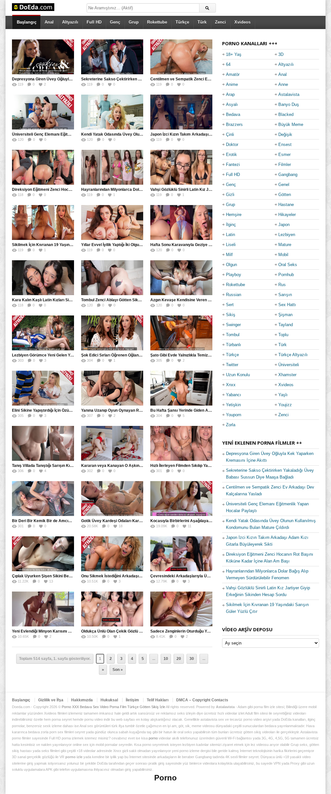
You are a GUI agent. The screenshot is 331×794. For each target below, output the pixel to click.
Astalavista (288, 94)
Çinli (230, 134)
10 (166, 658)
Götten (284, 194)
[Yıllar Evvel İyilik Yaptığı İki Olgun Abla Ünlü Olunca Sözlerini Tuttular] (112, 222)
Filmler (284, 164)
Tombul (233, 334)
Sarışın (285, 294)
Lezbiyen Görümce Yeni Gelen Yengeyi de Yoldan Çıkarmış (65, 355)
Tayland (285, 324)
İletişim (132, 700)
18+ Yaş (233, 54)
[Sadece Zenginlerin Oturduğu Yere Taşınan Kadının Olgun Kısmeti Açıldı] (181, 609)
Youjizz (285, 404)
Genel (283, 184)
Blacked (286, 114)
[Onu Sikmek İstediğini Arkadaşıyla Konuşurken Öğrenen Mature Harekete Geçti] (112, 553)
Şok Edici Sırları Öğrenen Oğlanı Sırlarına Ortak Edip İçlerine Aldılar (142, 355)
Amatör (233, 74)
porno (153, 738)
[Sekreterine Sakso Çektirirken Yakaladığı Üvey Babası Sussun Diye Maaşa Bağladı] (112, 57)
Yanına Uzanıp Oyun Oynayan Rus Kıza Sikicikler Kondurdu (135, 410)
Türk (202, 22)
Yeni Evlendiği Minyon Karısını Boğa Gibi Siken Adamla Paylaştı (70, 631)
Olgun (231, 264)
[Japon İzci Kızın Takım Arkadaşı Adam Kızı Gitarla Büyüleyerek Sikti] (181, 112)
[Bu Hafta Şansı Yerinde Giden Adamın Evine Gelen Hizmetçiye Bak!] (181, 388)
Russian (233, 294)
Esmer (284, 154)
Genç (115, 22)
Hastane (286, 204)
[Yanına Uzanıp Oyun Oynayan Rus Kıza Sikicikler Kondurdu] (112, 388)
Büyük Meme (290, 124)
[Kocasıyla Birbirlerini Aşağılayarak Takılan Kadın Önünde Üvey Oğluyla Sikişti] (181, 498)
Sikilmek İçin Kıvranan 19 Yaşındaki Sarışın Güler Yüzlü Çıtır (67, 244)
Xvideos (242, 22)
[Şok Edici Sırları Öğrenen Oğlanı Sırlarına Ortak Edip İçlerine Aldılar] (112, 333)
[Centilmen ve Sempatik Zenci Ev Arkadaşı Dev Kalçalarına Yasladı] (181, 57)
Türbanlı (233, 344)
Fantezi (233, 164)
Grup (134, 22)
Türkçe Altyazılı (293, 354)
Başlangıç (27, 22)
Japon (284, 224)
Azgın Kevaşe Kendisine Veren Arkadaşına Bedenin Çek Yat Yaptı (210, 300)
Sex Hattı (287, 304)
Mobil (283, 254)
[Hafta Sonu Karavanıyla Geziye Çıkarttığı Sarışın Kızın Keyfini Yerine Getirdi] (181, 222)
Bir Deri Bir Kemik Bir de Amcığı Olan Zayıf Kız (55, 521)
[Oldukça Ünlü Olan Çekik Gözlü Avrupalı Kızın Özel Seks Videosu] (112, 609)
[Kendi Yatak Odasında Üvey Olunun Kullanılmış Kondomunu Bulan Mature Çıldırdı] (112, 112)
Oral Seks (287, 264)
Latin (230, 234)
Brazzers (234, 124)
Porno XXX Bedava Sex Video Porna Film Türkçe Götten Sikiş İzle (113, 707)
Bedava (233, 114)
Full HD (94, 22)
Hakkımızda (82, 700)
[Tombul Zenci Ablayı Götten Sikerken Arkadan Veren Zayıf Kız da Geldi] (112, 277)
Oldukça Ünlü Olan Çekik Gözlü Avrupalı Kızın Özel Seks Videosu (140, 631)
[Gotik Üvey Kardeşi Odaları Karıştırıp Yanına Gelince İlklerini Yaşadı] (112, 498)
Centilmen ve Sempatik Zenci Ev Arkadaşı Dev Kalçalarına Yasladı (211, 79)
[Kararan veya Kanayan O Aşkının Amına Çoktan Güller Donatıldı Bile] (112, 443)
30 (191, 658)
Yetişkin (233, 404)
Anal (49, 22)
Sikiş (230, 314)
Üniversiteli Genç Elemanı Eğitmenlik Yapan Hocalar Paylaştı (67, 134)
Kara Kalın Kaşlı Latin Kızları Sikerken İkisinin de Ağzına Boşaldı (71, 300)
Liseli (231, 244)
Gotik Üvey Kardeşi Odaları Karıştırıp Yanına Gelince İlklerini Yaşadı (143, 521)
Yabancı (233, 394)
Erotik (231, 154)
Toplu (283, 334)
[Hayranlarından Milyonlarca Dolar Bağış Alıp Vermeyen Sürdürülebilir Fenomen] (112, 167)
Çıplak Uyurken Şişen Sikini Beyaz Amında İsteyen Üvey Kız (67, 576)
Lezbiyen (286, 234)
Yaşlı (283, 394)
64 (228, 64)
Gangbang (287, 174)
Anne (283, 84)
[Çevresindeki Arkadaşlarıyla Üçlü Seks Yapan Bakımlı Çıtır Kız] (181, 553)
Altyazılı (70, 22)
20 (178, 658)
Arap (230, 94)
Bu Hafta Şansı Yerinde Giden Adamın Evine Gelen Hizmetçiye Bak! (212, 410)
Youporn (233, 414)
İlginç (231, 224)
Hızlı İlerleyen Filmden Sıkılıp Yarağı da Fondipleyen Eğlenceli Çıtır (210, 465)
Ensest (285, 144)
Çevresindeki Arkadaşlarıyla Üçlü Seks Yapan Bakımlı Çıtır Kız (207, 576)
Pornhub (286, 274)
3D (280, 54)
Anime (232, 84)
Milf (229, 254)
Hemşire (233, 214)
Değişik (285, 134)
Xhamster (287, 374)
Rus (282, 284)
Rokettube (157, 22)
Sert (230, 304)
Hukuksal (109, 700)
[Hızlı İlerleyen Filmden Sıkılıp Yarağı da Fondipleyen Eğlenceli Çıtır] (181, 443)
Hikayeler (287, 214)
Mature (284, 244)
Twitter (232, 364)
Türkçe (182, 22)
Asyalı (232, 104)
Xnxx (231, 384)
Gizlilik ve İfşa (50, 700)
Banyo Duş (288, 104)
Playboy (233, 274)
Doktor (232, 144)
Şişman (285, 314)
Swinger (233, 324)
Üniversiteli (288, 364)
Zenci (220, 22)
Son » (117, 669)
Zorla (230, 424)
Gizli (230, 194)
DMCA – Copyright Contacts (202, 700)
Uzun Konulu (238, 374)
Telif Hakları (157, 700)
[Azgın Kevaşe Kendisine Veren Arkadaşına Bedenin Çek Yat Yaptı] (181, 277)
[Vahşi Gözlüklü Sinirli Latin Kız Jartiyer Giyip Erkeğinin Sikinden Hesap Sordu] (181, 167)
